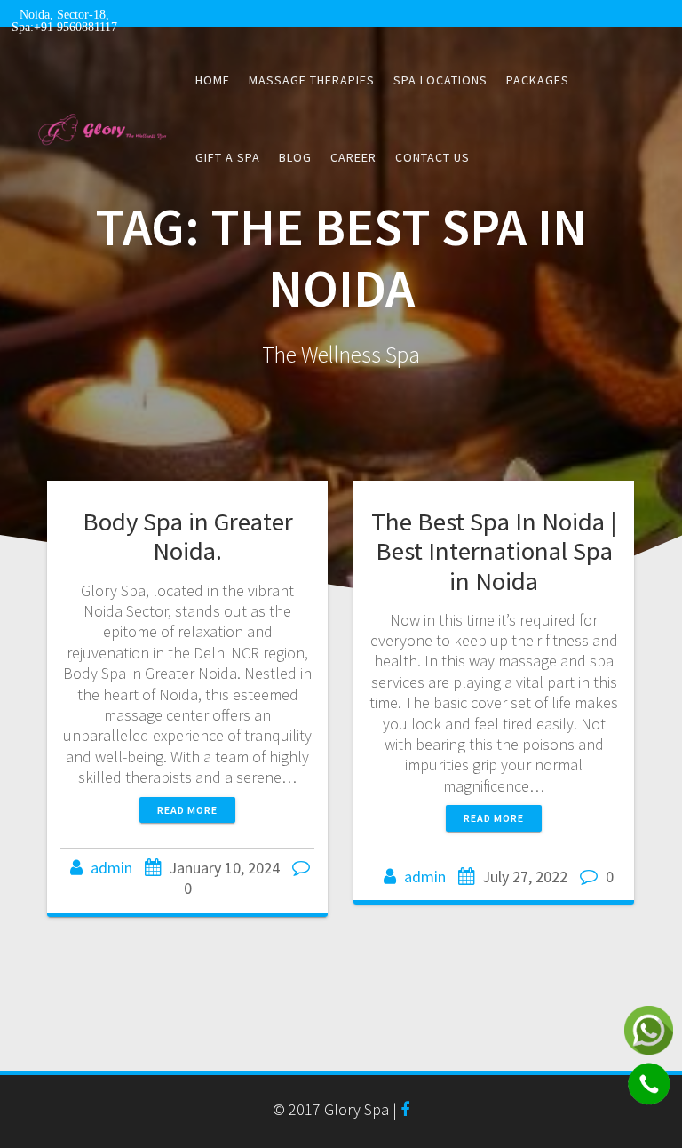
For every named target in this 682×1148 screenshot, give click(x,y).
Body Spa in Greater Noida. (188, 536)
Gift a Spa (227, 157)
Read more (187, 810)
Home (212, 80)
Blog (295, 157)
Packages (537, 80)
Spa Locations (440, 80)
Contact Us (432, 157)
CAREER (353, 157)
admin (111, 867)
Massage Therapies (312, 80)
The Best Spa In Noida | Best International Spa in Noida (493, 551)
